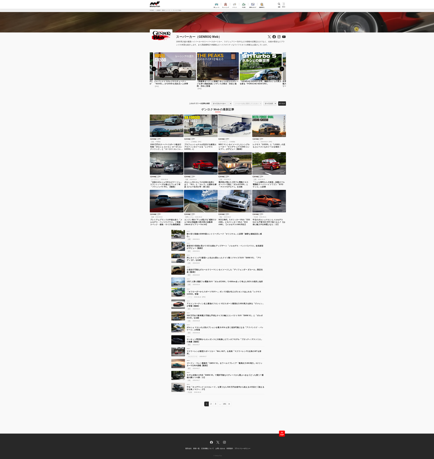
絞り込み (282, 103)
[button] (154, 69)
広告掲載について (207, 448)
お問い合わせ (220, 448)
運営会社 (188, 448)
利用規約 (230, 448)
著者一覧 (196, 448)
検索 (279, 6)
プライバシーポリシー (242, 448)
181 (224, 404)
